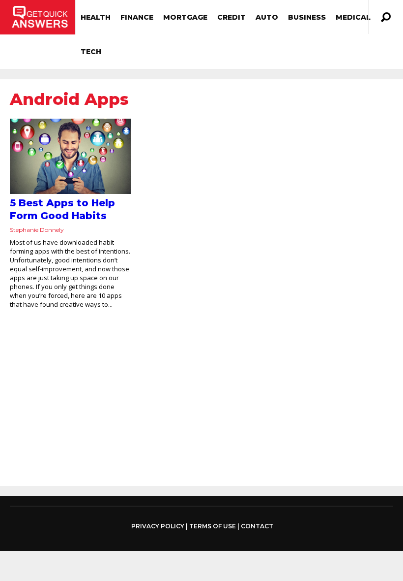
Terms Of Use (212, 526)
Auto (267, 17)
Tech (91, 51)
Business (307, 17)
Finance (136, 17)
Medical (353, 17)
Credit (231, 17)
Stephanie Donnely (37, 229)
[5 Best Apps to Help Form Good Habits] (70, 156)
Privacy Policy (157, 526)
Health (96, 17)
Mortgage (185, 17)
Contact (257, 526)
